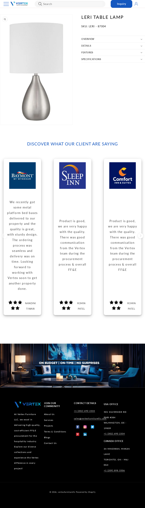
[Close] (40, 4)
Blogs (47, 437)
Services (48, 420)
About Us (49, 414)
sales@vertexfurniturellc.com (90, 418)
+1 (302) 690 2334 (84, 411)
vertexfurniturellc (66, 492)
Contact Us (50, 443)
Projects (48, 425)
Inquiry (121, 3)
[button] (6, 4)
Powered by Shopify (86, 492)
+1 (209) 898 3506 (114, 470)
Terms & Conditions (55, 431)
